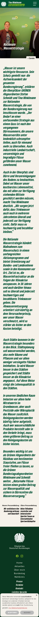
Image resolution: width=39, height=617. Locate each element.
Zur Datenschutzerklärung (18, 608)
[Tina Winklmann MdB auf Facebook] (17, 557)
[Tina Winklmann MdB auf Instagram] (22, 557)
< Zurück (31, 58)
